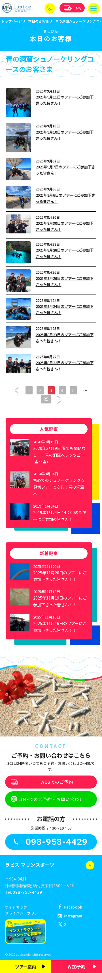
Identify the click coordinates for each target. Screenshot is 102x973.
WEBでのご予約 (57, 782)
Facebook (73, 907)
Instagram (73, 915)
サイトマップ (16, 907)
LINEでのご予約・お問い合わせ (51, 799)
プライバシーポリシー (23, 912)
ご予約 (76, 7)
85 (45, 399)
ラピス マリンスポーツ (30, 864)
